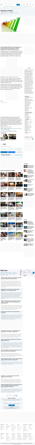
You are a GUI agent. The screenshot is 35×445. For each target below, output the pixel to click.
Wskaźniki (27, 118)
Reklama (27, 443)
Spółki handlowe (27, 114)
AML (23, 431)
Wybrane (32, 69)
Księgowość (4, 6)
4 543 (14, 395)
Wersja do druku (5, 149)
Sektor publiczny (13, 6)
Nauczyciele (7, 436)
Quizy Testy (26, 133)
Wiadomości (30, 425)
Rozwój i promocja (2, 437)
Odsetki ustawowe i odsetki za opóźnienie (28, 120)
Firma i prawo (26, 163)
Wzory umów (30, 437)
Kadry (7, 6)
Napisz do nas (12, 149)
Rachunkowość (2, 426)
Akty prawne (13, 433)
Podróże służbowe (25, 437)
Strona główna (2, 8)
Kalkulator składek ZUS (27, 105)
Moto (22, 6)
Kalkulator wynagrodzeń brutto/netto (29, 100)
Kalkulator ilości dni (20, 435)
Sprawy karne (13, 426)
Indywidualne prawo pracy (9, 425)
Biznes (9, 6)
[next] (16, 395)
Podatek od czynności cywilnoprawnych (27, 129)
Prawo (16, 6)
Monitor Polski (13, 435)
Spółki (9, 272)
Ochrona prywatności (5, 443)
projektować (5, 120)
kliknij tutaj (15, 408)
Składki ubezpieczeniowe (26, 436)
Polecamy (25, 219)
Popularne (26, 69)
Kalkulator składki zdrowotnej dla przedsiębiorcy (29, 98)
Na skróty (30, 433)
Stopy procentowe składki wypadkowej (28, 124)
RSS (22, 443)
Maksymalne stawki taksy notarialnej (28, 131)
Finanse (15, 272)
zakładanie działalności (4, 146)
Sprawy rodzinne (13, 425)
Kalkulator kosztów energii (28, 103)
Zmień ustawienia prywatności (12, 443)
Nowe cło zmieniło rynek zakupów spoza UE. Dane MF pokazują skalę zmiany (29, 81)
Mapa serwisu (30, 443)
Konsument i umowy (14, 427)
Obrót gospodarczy (3, 427)
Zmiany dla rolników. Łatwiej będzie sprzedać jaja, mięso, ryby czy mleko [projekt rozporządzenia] (29, 83)
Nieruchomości (25, 6)
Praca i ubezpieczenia (20, 427)
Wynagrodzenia (8, 426)
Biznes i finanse (19, 425)
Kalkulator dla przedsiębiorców (28, 99)
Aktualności (2, 272)
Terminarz (27, 137)
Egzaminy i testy (8, 437)
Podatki (1, 425)
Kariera (21, 443)
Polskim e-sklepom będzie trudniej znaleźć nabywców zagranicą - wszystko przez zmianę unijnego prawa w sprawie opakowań (29, 75)
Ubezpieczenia (7, 427)
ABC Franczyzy (17, 8)
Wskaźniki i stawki (25, 433)
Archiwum (30, 435)
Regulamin (18, 443)
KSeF (31, 6)
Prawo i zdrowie (13, 430)
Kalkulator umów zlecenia (28, 101)
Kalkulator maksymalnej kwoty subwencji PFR (28, 108)
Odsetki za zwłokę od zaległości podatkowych (29, 122)
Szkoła (7, 435)
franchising (8, 146)
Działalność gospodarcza (28, 113)
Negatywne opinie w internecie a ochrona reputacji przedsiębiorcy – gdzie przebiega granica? (29, 73)
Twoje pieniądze (19, 6)
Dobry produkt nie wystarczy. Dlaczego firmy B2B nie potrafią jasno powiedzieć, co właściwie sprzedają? (28, 91)
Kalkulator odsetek (19, 437)
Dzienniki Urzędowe (14, 436)
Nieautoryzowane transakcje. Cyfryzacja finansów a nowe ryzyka (29, 77)
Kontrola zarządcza (27, 116)
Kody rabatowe (30, 436)
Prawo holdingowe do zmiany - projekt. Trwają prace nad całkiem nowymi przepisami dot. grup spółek (29, 85)
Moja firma (5, 8)
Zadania (1, 436)
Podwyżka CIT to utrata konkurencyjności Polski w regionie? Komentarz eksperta (29, 87)
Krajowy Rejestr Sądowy (28, 117)
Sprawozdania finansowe (26, 430)
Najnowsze (29, 69)
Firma (10, 8)
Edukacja (29, 6)
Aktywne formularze (29, 112)
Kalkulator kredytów (27, 104)
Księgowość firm (3, 424)
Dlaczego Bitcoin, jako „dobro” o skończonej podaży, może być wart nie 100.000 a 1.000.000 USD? (29, 79)
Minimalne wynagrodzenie (26, 435)
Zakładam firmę (13, 8)
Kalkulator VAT (26, 106)
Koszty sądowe (26, 115)
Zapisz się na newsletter (19, 149)
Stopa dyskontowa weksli (28, 132)
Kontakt (25, 443)
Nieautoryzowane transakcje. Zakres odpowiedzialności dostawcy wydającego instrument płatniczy (29, 71)
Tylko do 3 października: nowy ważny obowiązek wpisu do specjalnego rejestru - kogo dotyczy (29, 93)
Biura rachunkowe (25, 424)
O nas (1, 443)
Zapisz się (11, 405)
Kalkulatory (27, 96)
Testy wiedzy (7, 440)
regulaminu (12, 403)
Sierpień (31, 137)
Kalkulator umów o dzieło (28, 102)
